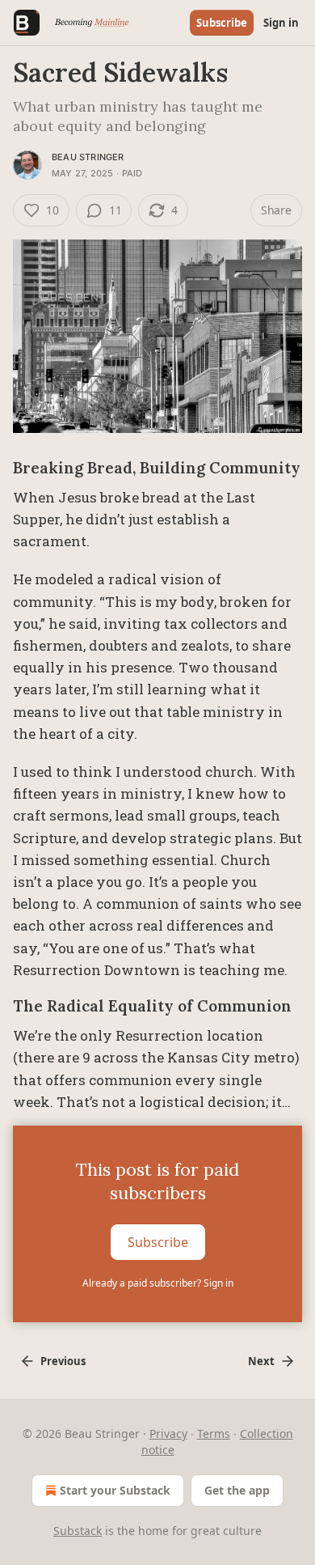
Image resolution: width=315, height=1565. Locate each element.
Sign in (281, 22)
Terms (213, 1433)
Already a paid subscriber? (157, 1283)
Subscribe (221, 22)
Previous (63, 1361)
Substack (77, 1530)
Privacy (168, 1433)
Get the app (237, 1490)
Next (261, 1361)
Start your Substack (115, 1490)
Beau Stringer (88, 157)
